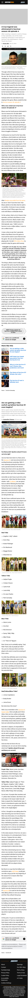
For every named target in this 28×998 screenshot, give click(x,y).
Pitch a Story (20, 970)
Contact (3, 967)
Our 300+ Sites (21, 967)
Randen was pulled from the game (15, 200)
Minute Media (8, 986)
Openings (20, 964)
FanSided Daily (5, 970)
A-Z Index (20, 978)
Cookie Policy (5, 975)
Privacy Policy (5, 972)
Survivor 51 (8, 952)
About (3, 964)
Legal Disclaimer (22, 975)
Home (2, 390)
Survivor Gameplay (10, 390)
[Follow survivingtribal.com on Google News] (24, 339)
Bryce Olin (6, 43)
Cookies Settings (6, 983)
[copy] (11, 46)
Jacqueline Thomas (8, 419)
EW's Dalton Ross (19, 241)
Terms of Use (21, 972)
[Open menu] (2, 2)
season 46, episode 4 (11, 102)
